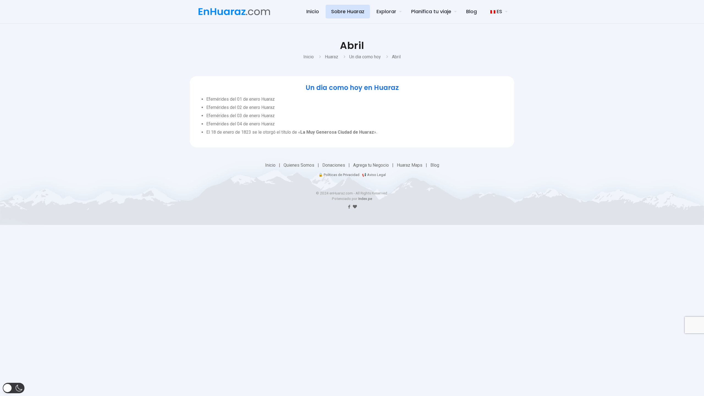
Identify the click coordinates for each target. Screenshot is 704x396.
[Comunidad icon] (355, 206)
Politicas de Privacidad (341, 175)
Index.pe (365, 198)
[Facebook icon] (349, 206)
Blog (434, 165)
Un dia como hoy (365, 56)
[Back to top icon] (666, 385)
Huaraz (331, 56)
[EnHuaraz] (234, 11)
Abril (396, 56)
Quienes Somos (299, 165)
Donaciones (333, 165)
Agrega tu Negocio (371, 165)
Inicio (308, 56)
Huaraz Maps (409, 165)
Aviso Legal (376, 175)
